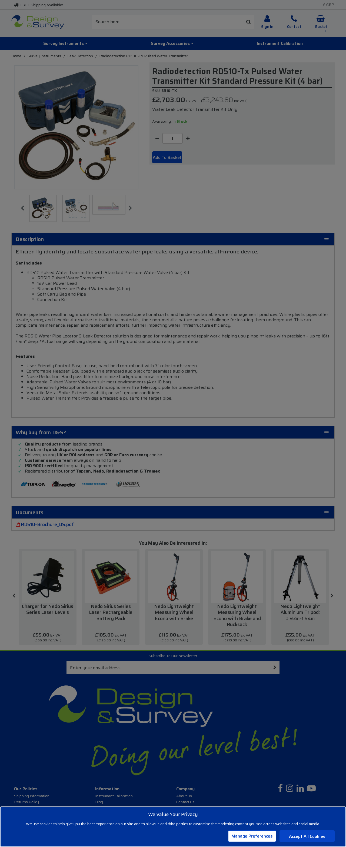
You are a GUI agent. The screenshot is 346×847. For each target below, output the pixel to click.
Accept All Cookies (307, 836)
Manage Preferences (252, 836)
